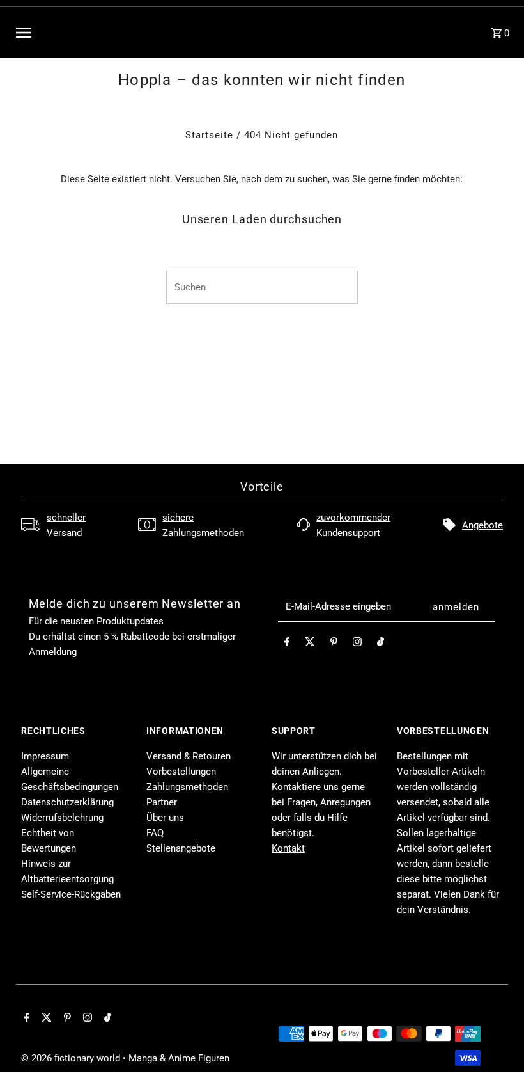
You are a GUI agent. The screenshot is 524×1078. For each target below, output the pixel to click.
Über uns (165, 817)
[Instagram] (357, 644)
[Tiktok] (380, 644)
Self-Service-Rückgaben (71, 894)
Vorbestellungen (181, 771)
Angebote (482, 525)
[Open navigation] (115, 33)
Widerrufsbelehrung (62, 817)
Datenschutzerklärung (67, 802)
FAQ (155, 833)
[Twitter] (310, 644)
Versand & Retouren (188, 756)
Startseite (209, 135)
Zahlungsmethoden (187, 787)
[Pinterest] (333, 644)
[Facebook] (286, 644)
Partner (161, 802)
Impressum (45, 756)
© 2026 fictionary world (72, 1058)
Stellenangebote (180, 848)
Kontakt (288, 848)
